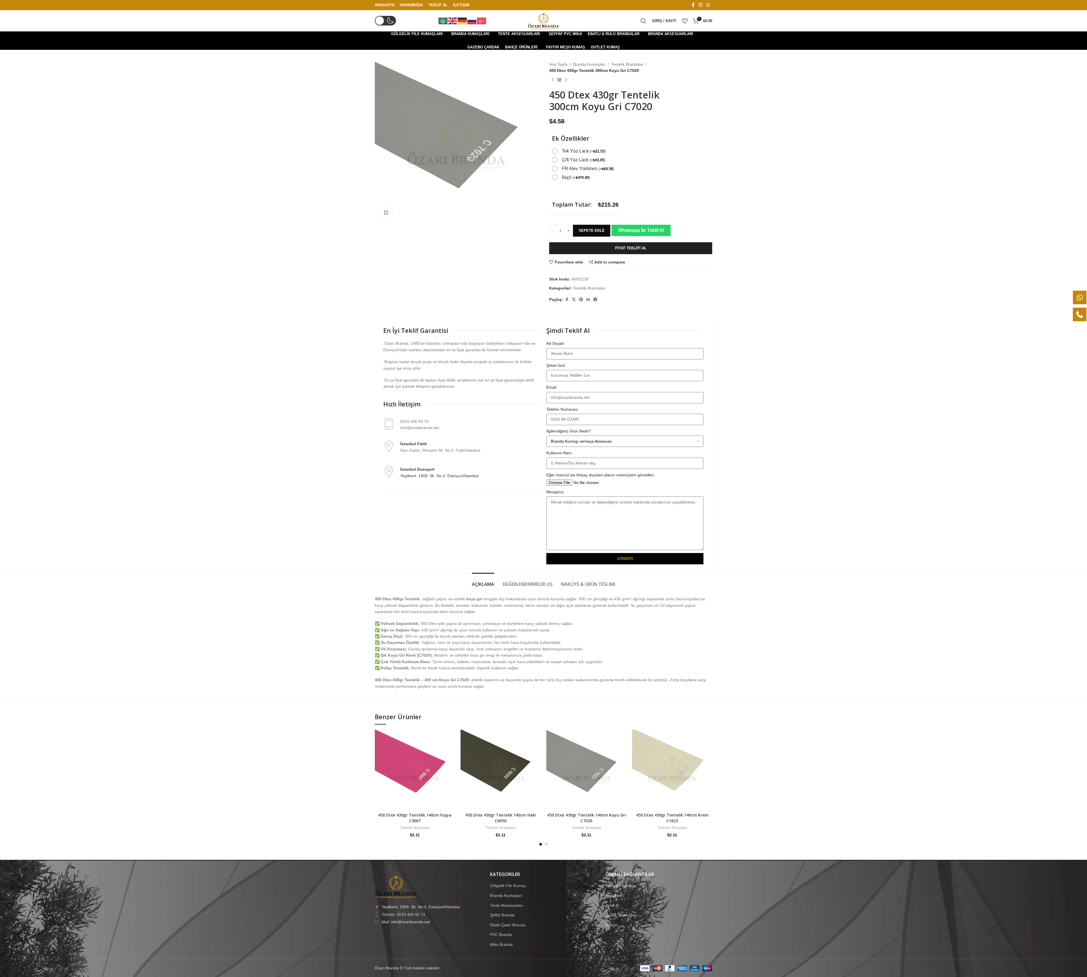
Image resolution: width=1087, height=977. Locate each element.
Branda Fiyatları (619, 885)
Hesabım (613, 895)
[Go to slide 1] (540, 844)
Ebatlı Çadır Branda (507, 925)
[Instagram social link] (700, 5)
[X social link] (573, 299)
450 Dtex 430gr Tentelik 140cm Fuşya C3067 (415, 817)
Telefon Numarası (562, 409)
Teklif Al (612, 905)
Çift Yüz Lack (583, 159)
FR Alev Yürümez (588, 168)
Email (551, 387)
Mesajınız (555, 492)
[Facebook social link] (693, 5)
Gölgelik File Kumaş (508, 885)
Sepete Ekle (592, 230)
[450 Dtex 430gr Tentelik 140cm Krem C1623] (672, 770)
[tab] (483, 581)
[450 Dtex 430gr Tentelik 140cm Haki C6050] (501, 770)
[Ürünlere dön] (559, 80)
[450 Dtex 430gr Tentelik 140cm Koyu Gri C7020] (586, 770)
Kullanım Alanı (559, 453)
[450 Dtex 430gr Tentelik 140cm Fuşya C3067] (415, 770)
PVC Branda (501, 934)
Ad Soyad (555, 343)
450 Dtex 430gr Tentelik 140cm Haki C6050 (500, 817)
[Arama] (643, 21)
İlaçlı (576, 177)
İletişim (611, 925)
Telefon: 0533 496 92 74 (403, 914)
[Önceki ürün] (552, 80)
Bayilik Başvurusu (621, 915)
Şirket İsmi (555, 365)
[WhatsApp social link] (708, 5)
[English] (453, 20)
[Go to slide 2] (546, 844)
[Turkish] (482, 20)
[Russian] (472, 20)
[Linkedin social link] (588, 299)
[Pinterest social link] (581, 299)
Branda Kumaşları (589, 64)
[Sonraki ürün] (566, 80)
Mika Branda (501, 944)
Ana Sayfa (558, 64)
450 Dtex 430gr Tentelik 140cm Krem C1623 (672, 817)
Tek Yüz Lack (583, 151)
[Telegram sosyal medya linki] (595, 299)
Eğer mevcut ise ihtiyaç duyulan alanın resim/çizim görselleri (600, 475)
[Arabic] (443, 20)
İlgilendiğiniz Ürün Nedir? (568, 431)
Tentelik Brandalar (627, 64)
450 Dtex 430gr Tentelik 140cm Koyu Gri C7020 (586, 817)
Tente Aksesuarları (506, 905)
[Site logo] (543, 20)
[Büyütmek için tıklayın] (386, 213)
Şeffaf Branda (502, 915)
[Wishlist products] (684, 21)
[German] (462, 20)
